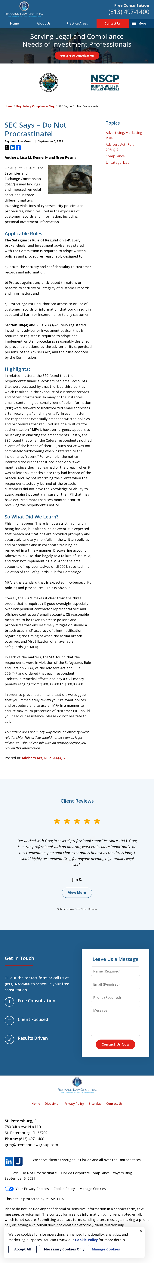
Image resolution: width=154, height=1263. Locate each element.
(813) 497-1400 (129, 12)
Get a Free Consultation (77, 55)
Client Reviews (77, 800)
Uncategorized (118, 162)
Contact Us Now (115, 1044)
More (142, 23)
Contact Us (113, 23)
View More (77, 892)
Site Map (95, 1104)
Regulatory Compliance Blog (35, 106)
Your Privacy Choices (32, 1188)
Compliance (115, 156)
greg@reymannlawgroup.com (31, 1144)
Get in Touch (19, 958)
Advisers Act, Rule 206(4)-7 (44, 758)
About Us (43, 23)
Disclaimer (52, 1104)
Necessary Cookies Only (64, 1249)
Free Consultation (131, 5)
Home (14, 23)
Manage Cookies (92, 1188)
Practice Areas (77, 23)
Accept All (22, 1249)
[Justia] (18, 1161)
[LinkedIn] (9, 1161)
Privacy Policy (74, 1104)
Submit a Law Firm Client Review (77, 909)
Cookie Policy (64, 1188)
